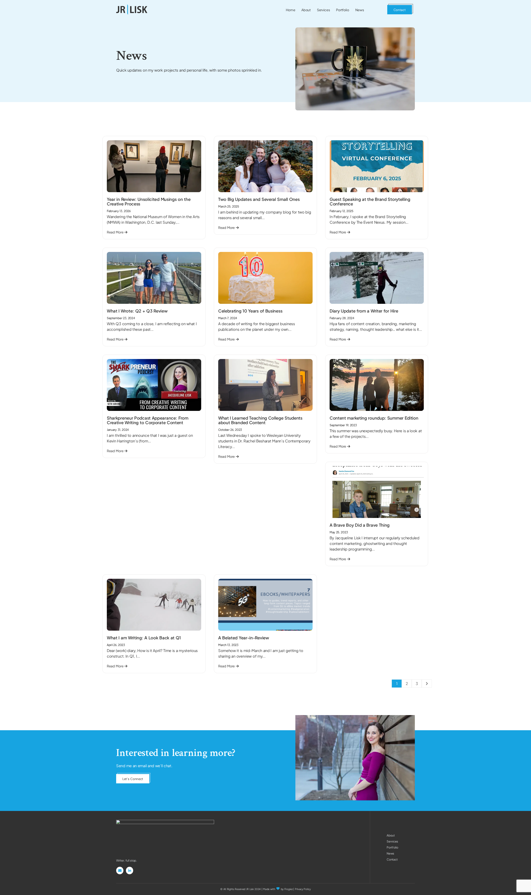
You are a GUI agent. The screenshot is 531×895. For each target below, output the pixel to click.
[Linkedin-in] (129, 870)
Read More (115, 232)
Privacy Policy (303, 889)
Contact (392, 859)
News (390, 853)
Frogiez (288, 889)
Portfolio (392, 847)
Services (392, 841)
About (391, 835)
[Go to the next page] (426, 683)
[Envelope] (119, 870)
